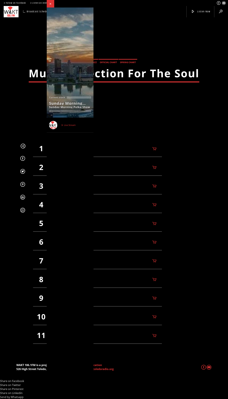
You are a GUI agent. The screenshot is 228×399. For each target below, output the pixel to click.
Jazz (94, 62)
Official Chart (108, 62)
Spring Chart (128, 62)
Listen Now (203, 11)
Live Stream (69, 125)
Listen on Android (41, 3)
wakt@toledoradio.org (99, 369)
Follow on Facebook (16, 3)
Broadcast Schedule (38, 11)
